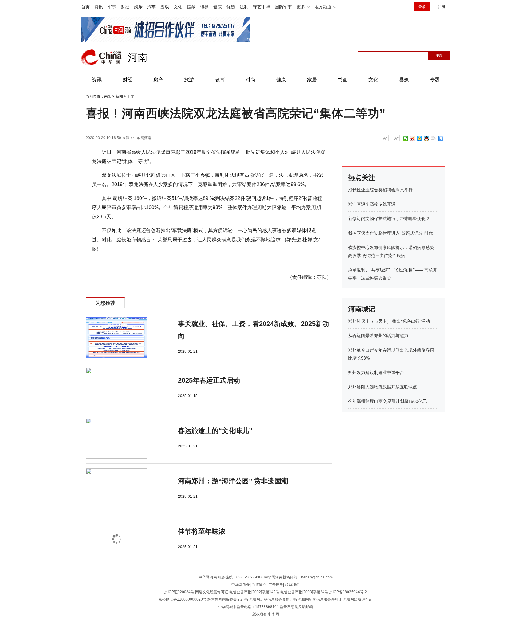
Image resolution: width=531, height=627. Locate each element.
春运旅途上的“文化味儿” (215, 430)
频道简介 (259, 584)
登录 (422, 7)
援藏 (191, 6)
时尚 (250, 79)
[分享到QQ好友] (426, 138)
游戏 (164, 6)
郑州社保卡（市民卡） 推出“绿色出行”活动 (389, 321)
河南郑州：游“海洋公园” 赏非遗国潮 (233, 481)
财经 (125, 6)
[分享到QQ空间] (419, 138)
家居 (312, 79)
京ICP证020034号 (179, 592)
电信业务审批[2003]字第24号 (304, 592)
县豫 (404, 79)
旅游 (189, 79)
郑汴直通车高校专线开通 (371, 204)
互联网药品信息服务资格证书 (273, 599)
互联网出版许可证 (357, 599)
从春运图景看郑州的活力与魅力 (378, 335)
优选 (230, 6)
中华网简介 (240, 584)
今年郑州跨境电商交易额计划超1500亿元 (387, 401)
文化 (178, 6)
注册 (441, 7)
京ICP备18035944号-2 (348, 592)
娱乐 (138, 6)
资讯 (98, 6)
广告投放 (275, 584)
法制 (244, 6)
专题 (435, 79)
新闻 (119, 96)
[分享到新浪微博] (412, 138)
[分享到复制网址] (433, 138)
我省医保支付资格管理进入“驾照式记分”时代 (390, 233)
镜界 (204, 6)
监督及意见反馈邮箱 (296, 607)
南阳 (108, 96)
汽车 (151, 6)
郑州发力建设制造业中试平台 (376, 372)
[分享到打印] (440, 138)
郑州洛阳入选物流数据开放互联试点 (382, 386)
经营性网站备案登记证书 (227, 599)
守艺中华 (261, 6)
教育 (220, 79)
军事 (112, 6)
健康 (217, 6)
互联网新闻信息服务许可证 (320, 599)
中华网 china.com (101, 57)
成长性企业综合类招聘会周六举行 (380, 189)
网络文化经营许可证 (211, 592)
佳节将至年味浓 (201, 531)
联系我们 (292, 584)
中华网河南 (142, 138)
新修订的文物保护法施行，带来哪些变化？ (389, 218)
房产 (158, 79)
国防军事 (283, 6)
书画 (343, 79)
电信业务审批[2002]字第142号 (254, 592)
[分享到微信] (405, 138)
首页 (85, 6)
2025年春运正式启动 (209, 380)
